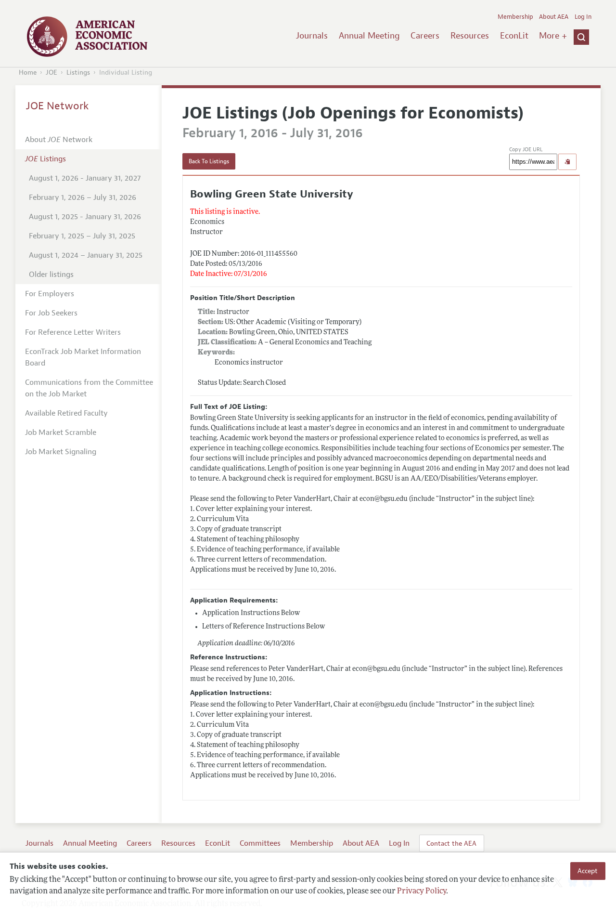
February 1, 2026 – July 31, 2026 (82, 197)
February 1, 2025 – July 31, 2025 (82, 236)
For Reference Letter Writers (73, 332)
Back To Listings (209, 161)
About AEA (553, 17)
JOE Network (57, 106)
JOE (51, 72)
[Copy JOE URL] (567, 162)
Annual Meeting (369, 35)
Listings (78, 72)
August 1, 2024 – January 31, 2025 (85, 255)
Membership (515, 17)
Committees (260, 843)
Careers (425, 35)
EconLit (514, 35)
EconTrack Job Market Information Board (83, 357)
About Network (58, 139)
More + (553, 35)
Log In (583, 17)
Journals (312, 35)
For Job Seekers (51, 313)
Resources (469, 35)
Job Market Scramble (60, 432)
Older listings (51, 274)
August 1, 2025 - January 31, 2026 (85, 217)
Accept (588, 870)
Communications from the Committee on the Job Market (89, 388)
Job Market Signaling (60, 452)
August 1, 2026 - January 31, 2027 (85, 178)
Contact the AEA (451, 843)
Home (28, 72)
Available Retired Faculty (66, 413)
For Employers (49, 294)
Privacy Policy (421, 891)
